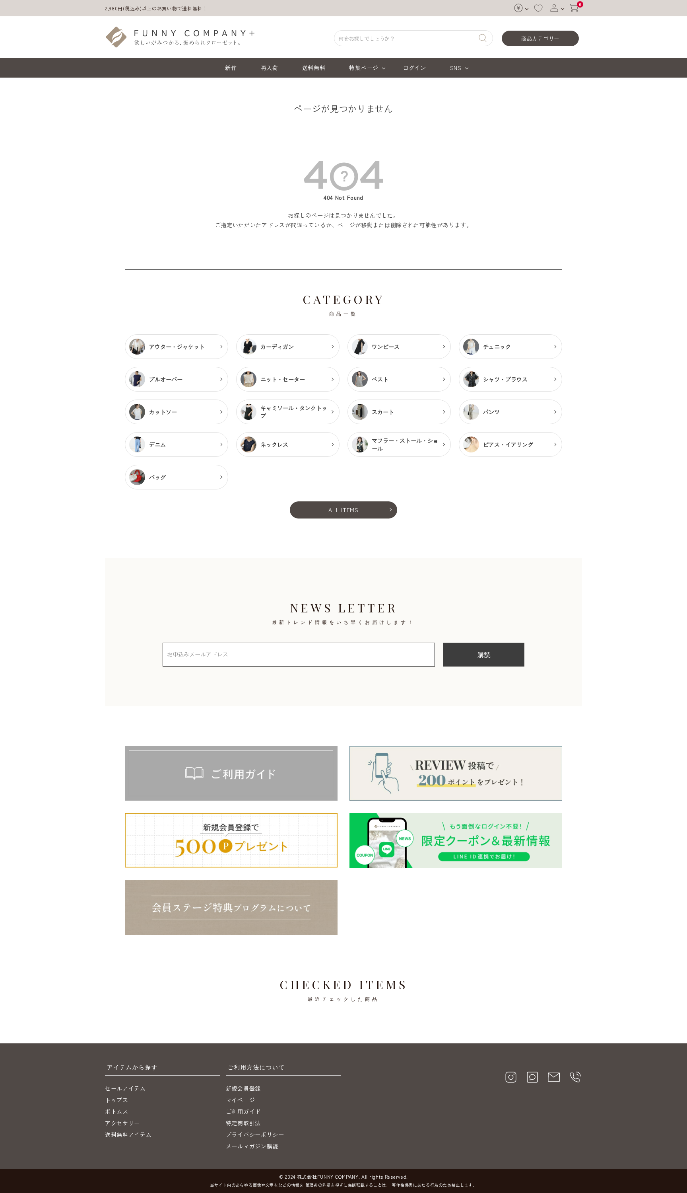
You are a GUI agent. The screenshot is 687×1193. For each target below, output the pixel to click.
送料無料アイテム (128, 1134)
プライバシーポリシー (255, 1134)
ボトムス (116, 1111)
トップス (116, 1100)
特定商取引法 (243, 1123)
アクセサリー (122, 1123)
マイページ (240, 1100)
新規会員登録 (243, 1088)
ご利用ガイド (243, 1111)
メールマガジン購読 (252, 1146)
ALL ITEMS (343, 510)
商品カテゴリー (540, 38)
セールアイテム (125, 1088)
